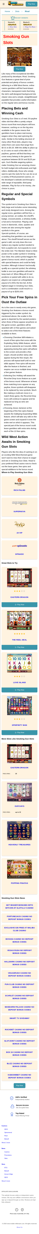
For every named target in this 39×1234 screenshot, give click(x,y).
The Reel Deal (19, 640)
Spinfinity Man (19, 725)
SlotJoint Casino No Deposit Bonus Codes (19, 1042)
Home (7, 11)
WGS (6, 1129)
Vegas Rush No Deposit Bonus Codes (19, 951)
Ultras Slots (9, 27)
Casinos (4, 1126)
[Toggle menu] (4, 4)
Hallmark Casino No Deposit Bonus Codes (19, 963)
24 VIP (19, 533)
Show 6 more (6, 1181)
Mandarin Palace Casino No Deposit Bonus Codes (19, 1008)
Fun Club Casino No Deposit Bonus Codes (19, 985)
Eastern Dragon (19, 597)
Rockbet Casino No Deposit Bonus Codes (19, 1031)
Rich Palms (19, 490)
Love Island (19, 682)
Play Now (31, 4)
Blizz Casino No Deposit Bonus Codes (19, 1065)
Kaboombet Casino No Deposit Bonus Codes (19, 1076)
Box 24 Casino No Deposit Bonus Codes (19, 1053)
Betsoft (6, 1139)
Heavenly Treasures (19, 845)
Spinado (19, 554)
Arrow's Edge (8, 1174)
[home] (15, 6)
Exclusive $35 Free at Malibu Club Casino (19, 929)
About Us (19, 1227)
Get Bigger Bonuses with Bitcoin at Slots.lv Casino (20, 906)
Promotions (8, 1155)
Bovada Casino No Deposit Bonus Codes (19, 940)
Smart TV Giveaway (20, 1018)
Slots (17, 11)
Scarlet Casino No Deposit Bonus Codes (19, 997)
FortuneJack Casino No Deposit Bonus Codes (19, 917)
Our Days (19, 806)
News (3, 1148)
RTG (5, 1167)
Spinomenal (8, 1132)
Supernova (19, 511)
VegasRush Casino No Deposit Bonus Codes (19, 974)
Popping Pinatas (19, 883)
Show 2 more (6, 1142)
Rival (6, 1135)
